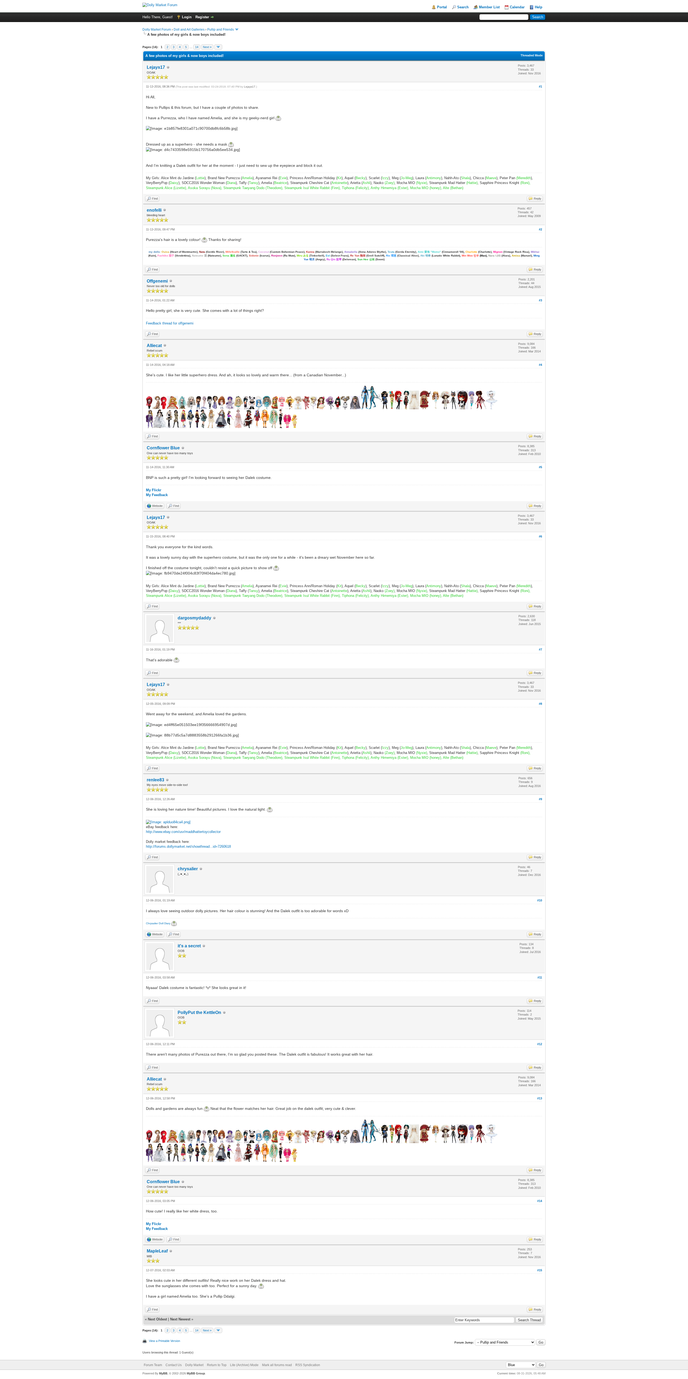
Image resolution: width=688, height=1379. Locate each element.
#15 (539, 1270)
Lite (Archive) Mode (244, 1365)
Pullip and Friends (221, 29)
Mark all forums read (277, 1365)
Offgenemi (157, 281)
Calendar (517, 7)
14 (196, 47)
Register (202, 17)
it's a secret (189, 946)
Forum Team (153, 1365)
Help (538, 7)
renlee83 (155, 780)
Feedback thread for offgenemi (170, 323)
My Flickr (153, 490)
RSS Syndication (307, 1365)
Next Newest (180, 1319)
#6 (540, 536)
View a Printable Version (164, 1340)
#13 (539, 1098)
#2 (540, 229)
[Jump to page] (218, 47)
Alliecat (154, 345)
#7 (540, 649)
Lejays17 (156, 67)
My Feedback (157, 495)
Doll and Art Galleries (189, 29)
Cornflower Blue (163, 448)
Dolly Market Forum (156, 29)
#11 (540, 977)
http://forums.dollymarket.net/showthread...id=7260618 (188, 846)
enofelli (154, 210)
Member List (489, 7)
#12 (539, 1044)
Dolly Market (194, 1365)
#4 (540, 364)
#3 (540, 300)
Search (463, 7)
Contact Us (174, 1365)
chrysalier (188, 869)
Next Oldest (157, 1319)
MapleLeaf (157, 1251)
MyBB (163, 1373)
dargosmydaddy (194, 618)
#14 (539, 1201)
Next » (207, 47)
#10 (539, 900)
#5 (540, 467)
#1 (540, 86)
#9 (540, 799)
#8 (540, 703)
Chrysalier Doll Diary (158, 923)
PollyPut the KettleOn (199, 1012)
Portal (442, 7)
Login (187, 17)
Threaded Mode (532, 55)
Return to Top (217, 1365)
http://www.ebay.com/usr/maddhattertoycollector (183, 832)
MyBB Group (196, 1373)
